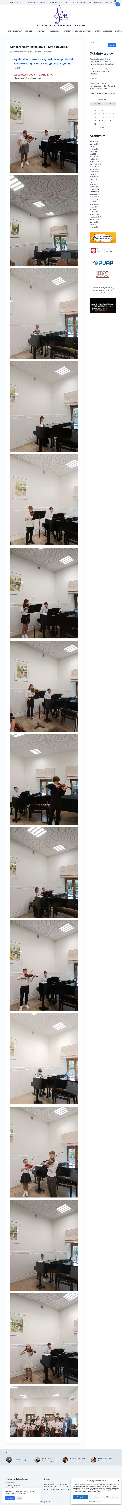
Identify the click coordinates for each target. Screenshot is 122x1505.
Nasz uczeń (54, 31)
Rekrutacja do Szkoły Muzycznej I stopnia (105, 1460)
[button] (118, 1481)
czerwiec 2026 (94, 144)
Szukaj (92, 42)
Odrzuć (19, 1498)
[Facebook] (115, 4)
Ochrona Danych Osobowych (58, 2)
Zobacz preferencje (112, 1497)
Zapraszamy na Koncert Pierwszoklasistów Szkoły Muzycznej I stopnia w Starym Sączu (102, 86)
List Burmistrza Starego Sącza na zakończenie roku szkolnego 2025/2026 (100, 71)
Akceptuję (80, 1497)
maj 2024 (93, 202)
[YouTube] (115, 1)
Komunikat (93, 79)
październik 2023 (95, 217)
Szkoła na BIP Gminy (78, 2)
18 (99, 117)
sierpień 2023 (94, 219)
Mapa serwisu (11, 1483)
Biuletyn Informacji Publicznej (100, 2)
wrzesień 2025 (95, 166)
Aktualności (47, 52)
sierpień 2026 (94, 141)
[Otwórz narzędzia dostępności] (118, 4)
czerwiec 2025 (94, 171)
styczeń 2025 (94, 184)
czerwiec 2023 (94, 222)
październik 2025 (95, 164)
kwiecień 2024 (94, 204)
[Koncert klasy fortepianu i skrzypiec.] (65, 1460)
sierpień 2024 (94, 197)
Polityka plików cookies (95, 1501)
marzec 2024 (94, 207)
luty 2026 (93, 154)
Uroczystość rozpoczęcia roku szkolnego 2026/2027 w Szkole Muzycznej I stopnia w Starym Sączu (102, 61)
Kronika (67, 31)
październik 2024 (95, 192)
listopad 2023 (94, 214)
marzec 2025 (94, 179)
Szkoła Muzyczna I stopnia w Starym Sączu (61, 25)
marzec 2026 (94, 151)
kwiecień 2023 (94, 227)
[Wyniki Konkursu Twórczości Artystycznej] (37, 1460)
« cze (102, 127)
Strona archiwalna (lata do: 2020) (103, 288)
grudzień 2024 (94, 187)
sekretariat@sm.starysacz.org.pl (60, 1489)
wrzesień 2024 (95, 194)
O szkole (28, 31)
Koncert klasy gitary (20, 1460)
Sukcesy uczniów (83, 31)
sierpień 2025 (94, 169)
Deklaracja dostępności (35, 2)
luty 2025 (93, 182)
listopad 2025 (94, 161)
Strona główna (15, 31)
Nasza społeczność (103, 31)
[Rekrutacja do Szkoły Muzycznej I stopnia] (93, 1460)
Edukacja (41, 31)
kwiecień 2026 (94, 149)
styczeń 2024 (94, 209)
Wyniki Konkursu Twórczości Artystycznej (49, 1460)
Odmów (96, 1497)
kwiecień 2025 (94, 177)
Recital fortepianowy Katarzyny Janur (102, 93)
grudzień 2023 (94, 212)
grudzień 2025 (94, 159)
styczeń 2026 (94, 156)
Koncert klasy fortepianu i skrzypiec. (77, 1460)
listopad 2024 (94, 189)
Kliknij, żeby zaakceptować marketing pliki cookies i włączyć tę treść (103, 305)
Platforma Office (17, 2)
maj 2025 (93, 174)
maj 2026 (93, 146)
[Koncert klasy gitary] (9, 1460)
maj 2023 (93, 224)
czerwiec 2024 (94, 199)
